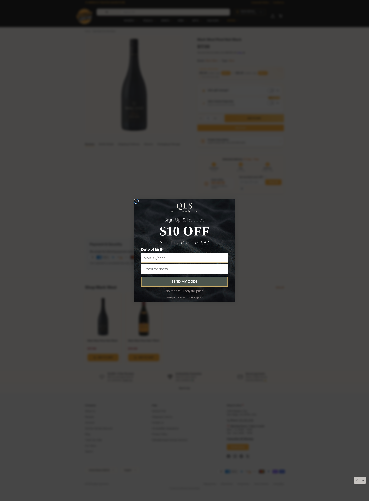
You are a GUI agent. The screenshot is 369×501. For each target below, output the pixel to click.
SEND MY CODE (184, 281)
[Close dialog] (136, 201)
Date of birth (152, 249)
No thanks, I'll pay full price (184, 291)
